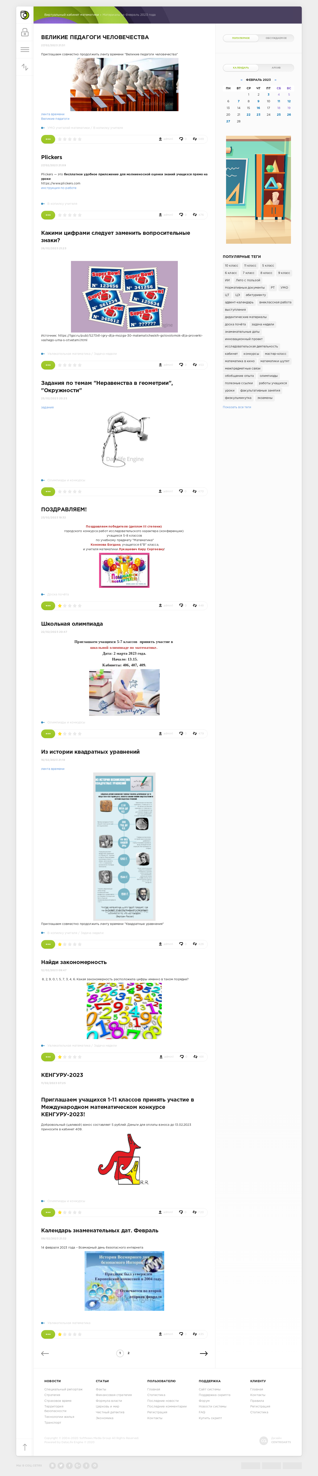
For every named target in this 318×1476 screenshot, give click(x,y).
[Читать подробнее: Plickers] (48, 215)
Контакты (154, 1418)
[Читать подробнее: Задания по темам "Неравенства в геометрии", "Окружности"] (48, 491)
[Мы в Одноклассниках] (86, 1465)
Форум (204, 1401)
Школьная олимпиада (72, 624)
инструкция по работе (58, 188)
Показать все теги (237, 407)
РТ (273, 287)
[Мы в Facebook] (69, 1465)
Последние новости (163, 1401)
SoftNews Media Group (95, 1438)
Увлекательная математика (68, 354)
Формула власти (109, 1401)
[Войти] (25, 32)
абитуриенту (256, 295)
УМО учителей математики (68, 128)
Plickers (51, 157)
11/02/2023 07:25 (53, 1083)
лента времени (52, 114)
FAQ (202, 1412)
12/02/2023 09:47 (53, 970)
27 (228, 121)
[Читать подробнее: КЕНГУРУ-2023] (48, 1212)
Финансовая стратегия (114, 1395)
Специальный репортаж (63, 1389)
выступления (235, 310)
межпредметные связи (242, 368)
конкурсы (251, 354)
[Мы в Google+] (77, 1465)
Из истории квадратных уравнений (90, 752)
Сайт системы (210, 1389)
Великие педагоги (55, 119)
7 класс (248, 273)
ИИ (227, 280)
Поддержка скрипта (214, 1395)
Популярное (241, 38)
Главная (153, 1389)
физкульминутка (238, 398)
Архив (276, 68)
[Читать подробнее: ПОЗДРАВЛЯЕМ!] (48, 605)
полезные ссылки (239, 383)
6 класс (231, 273)
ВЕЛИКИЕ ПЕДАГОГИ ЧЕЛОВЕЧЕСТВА (95, 37)
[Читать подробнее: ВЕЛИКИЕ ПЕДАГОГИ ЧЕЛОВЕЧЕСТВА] (48, 139)
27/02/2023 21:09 (53, 165)
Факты (101, 1389)
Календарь (241, 68)
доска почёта (235, 324)
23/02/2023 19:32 (53, 518)
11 (279, 101)
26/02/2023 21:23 (53, 248)
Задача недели (105, 354)
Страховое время (58, 1401)
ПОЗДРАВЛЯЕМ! (64, 509)
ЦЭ (237, 295)
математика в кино (240, 361)
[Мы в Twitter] (61, 1465)
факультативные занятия (260, 390)
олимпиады (269, 376)
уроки (229, 390)
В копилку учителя (108, 128)
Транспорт (52, 1423)
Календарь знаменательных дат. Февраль (99, 1230)
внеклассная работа (275, 302)
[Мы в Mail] (94, 1465)
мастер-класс (275, 354)
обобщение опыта (239, 376)
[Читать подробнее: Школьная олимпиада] (48, 733)
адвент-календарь (239, 302)
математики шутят (274, 361)
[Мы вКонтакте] (52, 1465)
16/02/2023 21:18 (53, 760)
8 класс (266, 273)
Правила (257, 1401)
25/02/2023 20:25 (54, 398)
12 (289, 101)
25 (279, 115)
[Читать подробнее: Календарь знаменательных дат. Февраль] (48, 1334)
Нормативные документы (245, 287)
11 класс (250, 265)
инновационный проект (244, 339)
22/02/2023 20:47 (54, 632)
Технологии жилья (59, 1417)
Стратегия (52, 1395)
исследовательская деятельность (251, 346)
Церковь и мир (107, 1406)
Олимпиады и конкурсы (66, 480)
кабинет (231, 354)
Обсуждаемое (276, 38)
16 (258, 108)
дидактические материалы (246, 317)
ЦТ (227, 295)
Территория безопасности (55, 1408)
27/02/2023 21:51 (53, 45)
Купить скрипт (210, 1418)
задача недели (263, 324)
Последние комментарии (167, 1406)
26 (289, 115)
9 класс (284, 273)
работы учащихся (273, 383)
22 (249, 115)
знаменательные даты (242, 332)
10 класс (231, 265)
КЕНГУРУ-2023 (62, 1075)
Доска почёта (58, 594)
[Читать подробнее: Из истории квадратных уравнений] (48, 944)
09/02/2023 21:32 (53, 1239)
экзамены (265, 398)
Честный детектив (110, 1412)
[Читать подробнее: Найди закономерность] (48, 1057)
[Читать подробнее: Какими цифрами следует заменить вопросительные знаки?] (48, 365)
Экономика (105, 1418)
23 (258, 115)
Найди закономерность (74, 962)
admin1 (168, 139)
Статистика (156, 1395)
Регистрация (157, 1412)
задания (47, 407)
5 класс (268, 265)
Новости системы (213, 1406)
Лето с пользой (248, 280)
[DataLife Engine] (25, 15)
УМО (284, 287)
